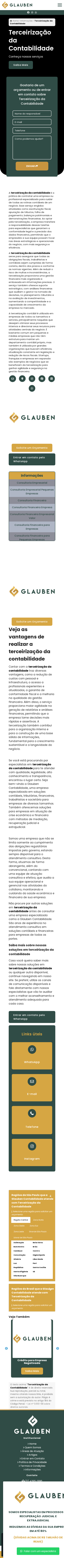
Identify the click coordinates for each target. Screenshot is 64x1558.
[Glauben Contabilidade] (32, 1424)
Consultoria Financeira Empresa (32, 507)
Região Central (21, 1220)
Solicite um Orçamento (32, 448)
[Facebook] (28, 12)
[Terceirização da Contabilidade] (32, 418)
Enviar (30, 166)
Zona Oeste (19, 1225)
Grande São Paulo (37, 1231)
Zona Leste (19, 1231)
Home (33, 1444)
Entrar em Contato (33, 1458)
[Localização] (22, 378)
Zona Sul (34, 1225)
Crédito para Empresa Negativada (32, 1362)
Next (57, 1348)
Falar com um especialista (39, 1551)
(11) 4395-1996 (33, 1481)
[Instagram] (32, 12)
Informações (33, 1469)
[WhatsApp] (36, 12)
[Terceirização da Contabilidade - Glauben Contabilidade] (17, 5)
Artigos (33, 1455)
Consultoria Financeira (32, 500)
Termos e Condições (32, 1466)
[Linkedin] (51, 378)
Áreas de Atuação (33, 1451)
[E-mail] (12, 378)
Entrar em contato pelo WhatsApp (29, 459)
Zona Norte (38, 1220)
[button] (60, 5)
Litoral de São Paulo (23, 1237)
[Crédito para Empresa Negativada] (32, 1339)
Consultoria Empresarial (32, 483)
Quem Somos (33, 1447)
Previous (6, 1348)
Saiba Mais (20, 65)
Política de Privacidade (33, 1462)
